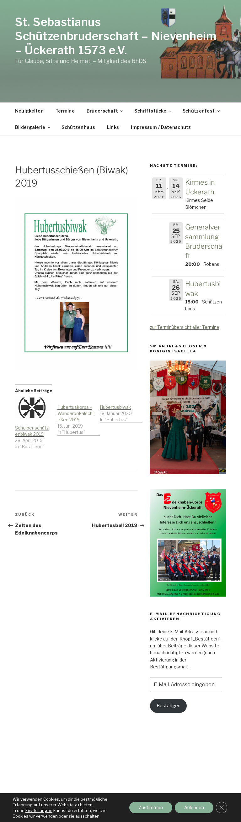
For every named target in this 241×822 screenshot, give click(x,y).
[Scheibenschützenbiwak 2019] (33, 408)
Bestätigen (168, 705)
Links (113, 127)
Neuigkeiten (29, 110)
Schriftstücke (150, 110)
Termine (65, 110)
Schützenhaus (78, 127)
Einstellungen (38, 810)
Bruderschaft (102, 110)
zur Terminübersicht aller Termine (184, 327)
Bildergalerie (30, 127)
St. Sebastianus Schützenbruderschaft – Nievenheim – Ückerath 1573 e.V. (116, 36)
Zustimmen (151, 807)
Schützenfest (199, 110)
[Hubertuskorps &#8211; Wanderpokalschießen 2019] (78, 416)
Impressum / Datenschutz (161, 127)
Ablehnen (194, 807)
